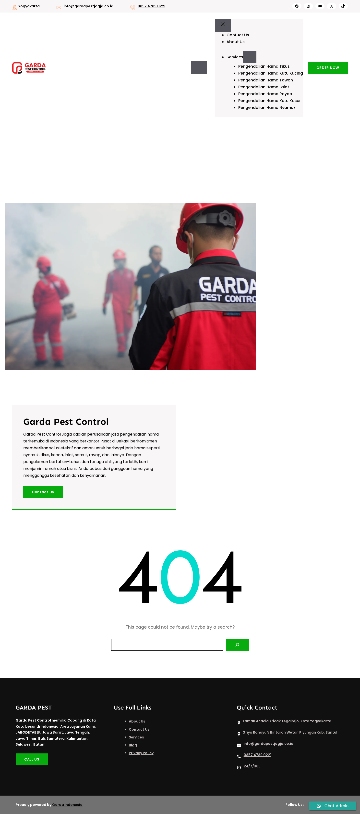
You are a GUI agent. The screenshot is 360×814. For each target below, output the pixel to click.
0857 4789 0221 (151, 6)
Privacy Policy (141, 752)
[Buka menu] (199, 68)
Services (136, 737)
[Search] (237, 645)
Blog (133, 745)
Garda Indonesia (67, 804)
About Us (137, 721)
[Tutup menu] (223, 25)
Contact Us (43, 492)
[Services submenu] (249, 57)
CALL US (31, 759)
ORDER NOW (327, 67)
